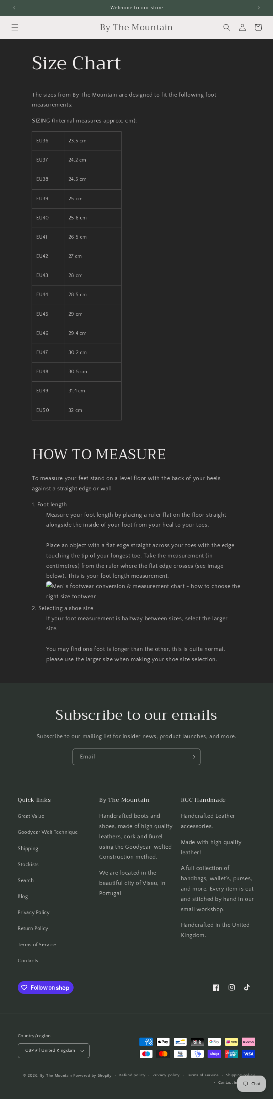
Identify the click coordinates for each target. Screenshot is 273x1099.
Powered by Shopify (92, 1075)
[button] (15, 27)
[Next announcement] (259, 8)
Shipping (28, 849)
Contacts (28, 961)
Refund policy (132, 1075)
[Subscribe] (192, 757)
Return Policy (33, 928)
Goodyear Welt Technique (48, 832)
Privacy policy (166, 1075)
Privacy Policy (33, 912)
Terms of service (203, 1075)
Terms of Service (37, 945)
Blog (23, 896)
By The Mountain (56, 1075)
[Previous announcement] (14, 8)
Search (26, 880)
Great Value (31, 816)
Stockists (28, 864)
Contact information (236, 1083)
